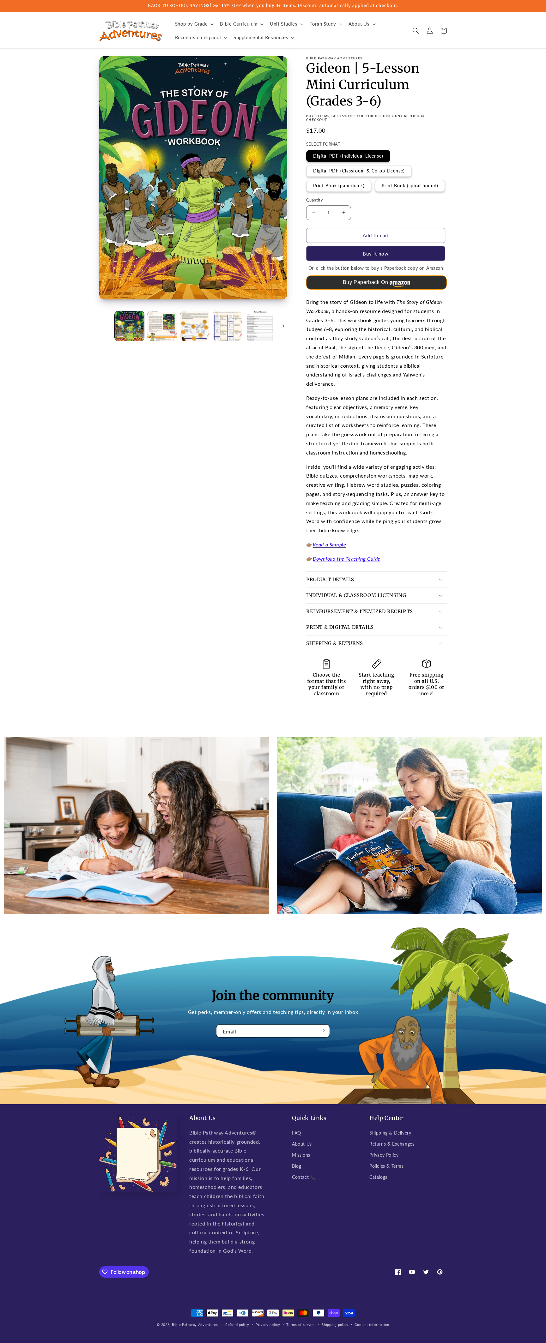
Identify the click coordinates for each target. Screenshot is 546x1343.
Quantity (314, 199)
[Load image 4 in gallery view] (227, 325)
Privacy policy (268, 1324)
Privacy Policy (383, 1155)
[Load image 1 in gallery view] (129, 325)
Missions (301, 1155)
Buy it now (376, 253)
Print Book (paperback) (339, 185)
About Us (302, 1144)
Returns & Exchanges (391, 1144)
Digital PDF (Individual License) (348, 156)
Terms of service (300, 1324)
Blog (296, 1166)
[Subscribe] (323, 1031)
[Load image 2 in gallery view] (162, 325)
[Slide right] (283, 326)
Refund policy (237, 1324)
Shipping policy (335, 1324)
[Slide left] (106, 326)
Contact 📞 (304, 1177)
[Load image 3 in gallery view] (194, 325)
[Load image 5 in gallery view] (260, 325)
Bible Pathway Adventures (195, 1324)
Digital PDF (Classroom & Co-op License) (359, 170)
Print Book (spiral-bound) (410, 185)
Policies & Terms (386, 1166)
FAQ (296, 1132)
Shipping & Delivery (390, 1132)
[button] (193, 24)
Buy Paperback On (365, 282)
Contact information (372, 1324)
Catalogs (378, 1177)
